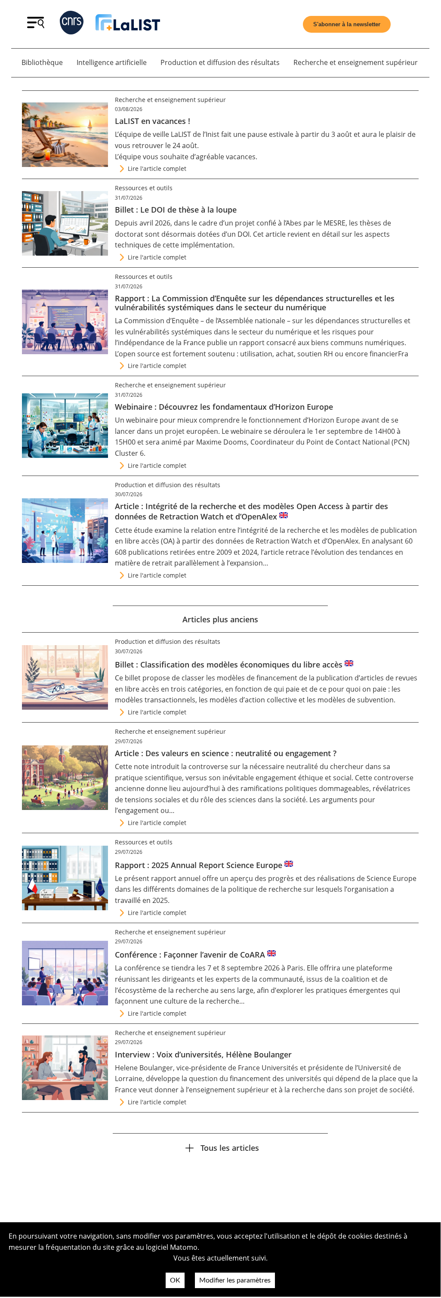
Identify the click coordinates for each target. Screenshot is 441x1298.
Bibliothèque (42, 62)
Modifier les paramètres (235, 1280)
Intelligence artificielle (112, 62)
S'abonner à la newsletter (346, 24)
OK (175, 1280)
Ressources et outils (144, 188)
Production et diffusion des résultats (220, 62)
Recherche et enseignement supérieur (355, 62)
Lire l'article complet (157, 168)
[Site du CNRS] (72, 24)
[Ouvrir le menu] (36, 26)
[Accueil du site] (127, 24)
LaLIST (181, 134)
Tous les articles (229, 1147)
